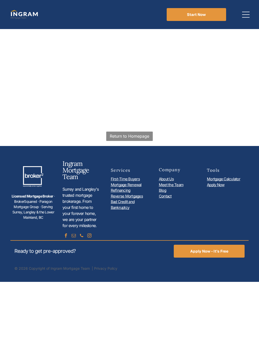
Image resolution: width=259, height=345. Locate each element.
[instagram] (89, 236)
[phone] (81, 236)
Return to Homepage (129, 136)
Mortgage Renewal (126, 184)
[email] (73, 236)
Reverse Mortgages (127, 196)
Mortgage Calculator (223, 179)
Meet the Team (171, 184)
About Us (166, 179)
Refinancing (121, 190)
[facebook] (65, 236)
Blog (162, 190)
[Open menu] (246, 14)
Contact (165, 196)
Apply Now (215, 184)
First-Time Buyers (125, 179)
